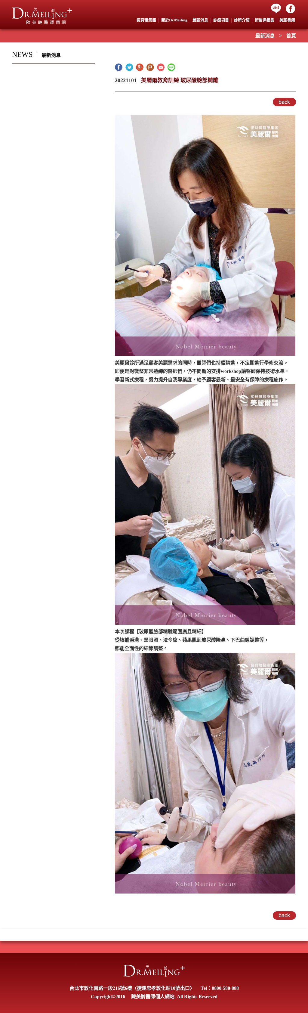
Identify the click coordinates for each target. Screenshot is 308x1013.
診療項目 (221, 20)
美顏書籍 (287, 20)
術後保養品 (264, 20)
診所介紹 (242, 20)
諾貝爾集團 (146, 20)
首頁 (291, 35)
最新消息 (265, 35)
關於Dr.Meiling (174, 20)
